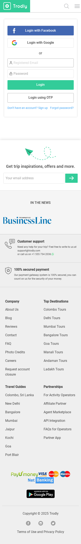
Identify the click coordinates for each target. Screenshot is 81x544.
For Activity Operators (59, 395)
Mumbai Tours (54, 327)
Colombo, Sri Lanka (19, 395)
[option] (47, 220)
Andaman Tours (55, 361)
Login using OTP (40, 98)
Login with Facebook (40, 30)
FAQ (8, 344)
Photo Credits (15, 352)
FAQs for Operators (57, 429)
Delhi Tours (52, 318)
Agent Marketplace (57, 412)
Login (40, 85)
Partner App (52, 438)
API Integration (54, 421)
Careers (10, 361)
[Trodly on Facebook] (28, 522)
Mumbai (11, 421)
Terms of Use (26, 532)
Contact (11, 335)
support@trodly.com (28, 250)
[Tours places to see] (15, 6)
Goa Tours (51, 344)
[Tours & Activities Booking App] (40, 494)
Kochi (9, 438)
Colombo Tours (55, 309)
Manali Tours (53, 352)
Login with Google (40, 43)
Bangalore (12, 412)
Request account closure (17, 371)
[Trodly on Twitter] (53, 522)
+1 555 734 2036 (42, 254)
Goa (8, 446)
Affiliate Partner (55, 404)
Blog (8, 318)
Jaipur (10, 429)
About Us (11, 309)
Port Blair (12, 455)
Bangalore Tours (56, 335)
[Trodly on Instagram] (40, 522)
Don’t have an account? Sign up (27, 108)
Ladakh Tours (54, 369)
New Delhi (12, 404)
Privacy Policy (54, 532)
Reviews (11, 327)
